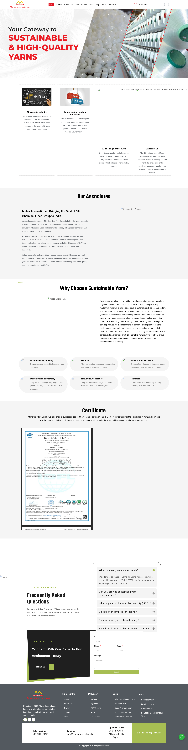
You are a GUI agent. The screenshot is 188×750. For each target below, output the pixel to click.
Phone (97, 646)
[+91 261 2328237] (135, 4)
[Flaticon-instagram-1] (174, 4)
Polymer (84, 5)
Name (96, 636)
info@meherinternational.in (80, 734)
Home (51, 5)
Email (119, 646)
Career (103, 5)
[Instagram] (25, 719)
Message (97, 656)
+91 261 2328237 (144, 5)
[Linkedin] (33, 719)
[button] (2, 43)
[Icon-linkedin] (166, 4)
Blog (97, 5)
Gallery (91, 5)
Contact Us (112, 5)
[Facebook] (170, 4)
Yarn (77, 5)
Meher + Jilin (68, 5)
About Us (58, 5)
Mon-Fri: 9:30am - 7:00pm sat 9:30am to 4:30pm (117, 734)
